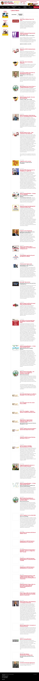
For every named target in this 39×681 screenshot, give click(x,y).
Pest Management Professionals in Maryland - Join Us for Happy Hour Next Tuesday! (27, 550)
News (19, 7)
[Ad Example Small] (33, 4)
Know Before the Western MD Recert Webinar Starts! (28, 533)
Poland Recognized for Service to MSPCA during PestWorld (27, 466)
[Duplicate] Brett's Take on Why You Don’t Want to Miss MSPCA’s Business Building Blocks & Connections (27, 586)
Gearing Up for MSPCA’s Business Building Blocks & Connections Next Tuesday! (27, 559)
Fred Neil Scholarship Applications (27, 662)
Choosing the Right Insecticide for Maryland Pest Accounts (27, 73)
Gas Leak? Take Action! (25, 282)
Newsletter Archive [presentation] (20, 14)
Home (3, 7)
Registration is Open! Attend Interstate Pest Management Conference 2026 (26, 421)
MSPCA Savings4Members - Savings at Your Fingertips (28, 194)
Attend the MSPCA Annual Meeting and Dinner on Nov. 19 (27, 438)
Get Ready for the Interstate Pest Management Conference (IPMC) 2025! (27, 321)
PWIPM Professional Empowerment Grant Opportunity (27, 34)
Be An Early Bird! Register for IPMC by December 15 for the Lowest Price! (28, 394)
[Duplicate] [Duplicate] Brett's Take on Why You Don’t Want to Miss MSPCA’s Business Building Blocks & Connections (28, 577)
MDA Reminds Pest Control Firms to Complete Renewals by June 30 (28, 87)
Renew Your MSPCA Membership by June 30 (27, 50)
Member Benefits (25, 7)
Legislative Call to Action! (25, 161)
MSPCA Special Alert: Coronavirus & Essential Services (28, 626)
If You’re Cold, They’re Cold (26, 264)
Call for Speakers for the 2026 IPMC (28, 515)
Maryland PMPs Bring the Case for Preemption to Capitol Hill (27, 170)
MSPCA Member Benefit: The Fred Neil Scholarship (27, 98)
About (8, 7)
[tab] (14, 14)
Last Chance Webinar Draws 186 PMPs (27, 20)
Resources (30, 7)
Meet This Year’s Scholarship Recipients (26, 62)
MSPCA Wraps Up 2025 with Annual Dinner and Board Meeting (27, 304)
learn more (5, 17)
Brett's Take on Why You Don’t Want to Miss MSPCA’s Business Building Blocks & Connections (27, 594)
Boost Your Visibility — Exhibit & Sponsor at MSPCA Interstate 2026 (27, 412)
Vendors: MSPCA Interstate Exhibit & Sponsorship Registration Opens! (28, 429)
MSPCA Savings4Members (25, 639)
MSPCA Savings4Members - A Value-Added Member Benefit (28, 347)
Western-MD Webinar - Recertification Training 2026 (26, 655)
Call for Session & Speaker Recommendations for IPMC (26, 446)
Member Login (17, 3)
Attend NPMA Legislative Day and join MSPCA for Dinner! (27, 256)
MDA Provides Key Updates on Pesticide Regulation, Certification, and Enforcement (27, 499)
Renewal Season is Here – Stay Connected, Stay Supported (26, 133)
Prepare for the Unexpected (26, 230)
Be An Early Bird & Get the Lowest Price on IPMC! (27, 403)
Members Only (36, 7)
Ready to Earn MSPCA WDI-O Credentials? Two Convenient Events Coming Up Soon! (28, 247)
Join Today (24, 3)
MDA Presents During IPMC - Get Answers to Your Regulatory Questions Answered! (27, 372)
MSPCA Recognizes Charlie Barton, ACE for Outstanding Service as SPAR (28, 116)
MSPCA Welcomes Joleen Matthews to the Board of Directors (28, 602)
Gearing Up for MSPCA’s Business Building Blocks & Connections (27, 542)
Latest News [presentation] (14, 14)
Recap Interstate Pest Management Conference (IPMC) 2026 (27, 207)
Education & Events (14, 7)
